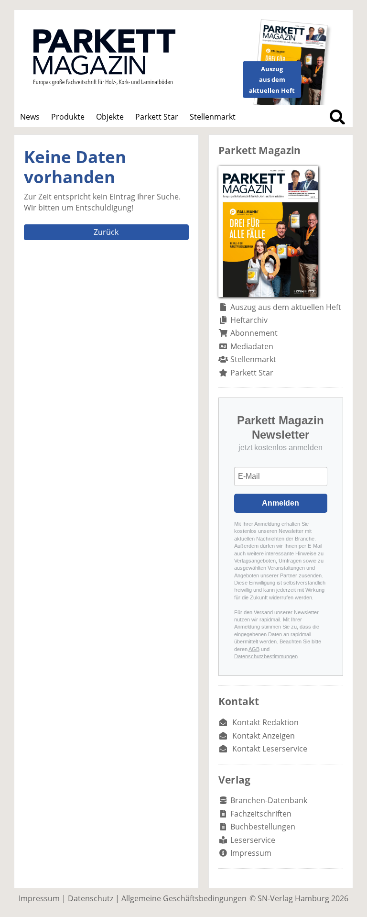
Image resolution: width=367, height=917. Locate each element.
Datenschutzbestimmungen (266, 656)
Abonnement (254, 333)
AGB (253, 649)
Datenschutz (90, 898)
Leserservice (252, 840)
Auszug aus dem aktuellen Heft (285, 307)
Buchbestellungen (262, 826)
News (30, 116)
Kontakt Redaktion (265, 722)
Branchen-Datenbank (268, 800)
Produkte (68, 116)
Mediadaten (251, 346)
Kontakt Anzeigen (263, 735)
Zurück (106, 232)
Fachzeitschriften (260, 813)
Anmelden (280, 503)
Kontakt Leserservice (269, 748)
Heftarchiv (249, 320)
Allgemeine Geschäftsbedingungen (184, 898)
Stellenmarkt (213, 116)
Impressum (250, 853)
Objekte (110, 116)
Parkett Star (156, 116)
